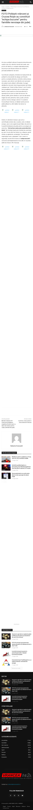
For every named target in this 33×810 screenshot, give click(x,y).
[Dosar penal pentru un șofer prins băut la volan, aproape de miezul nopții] (6, 476)
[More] (30, 411)
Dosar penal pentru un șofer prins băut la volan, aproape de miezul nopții (21, 475)
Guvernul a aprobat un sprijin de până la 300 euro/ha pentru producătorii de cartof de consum (21, 635)
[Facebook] (8, 30)
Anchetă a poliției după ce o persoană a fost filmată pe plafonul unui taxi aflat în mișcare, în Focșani (21, 466)
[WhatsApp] (19, 30)
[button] (2, 2)
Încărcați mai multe (16, 668)
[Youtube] (22, 795)
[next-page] (5, 482)
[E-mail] (23, 30)
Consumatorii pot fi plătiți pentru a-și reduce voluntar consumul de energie (21, 661)
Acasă (3, 6)
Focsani (3, 469)
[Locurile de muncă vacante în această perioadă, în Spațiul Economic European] (6, 654)
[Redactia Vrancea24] (3, 26)
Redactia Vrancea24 (9, 26)
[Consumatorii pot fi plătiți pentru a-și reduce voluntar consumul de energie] (6, 662)
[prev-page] (3, 482)
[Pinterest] (15, 30)
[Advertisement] (16, 337)
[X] (12, 30)
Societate (7, 6)
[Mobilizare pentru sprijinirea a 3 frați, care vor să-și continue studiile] (6, 459)
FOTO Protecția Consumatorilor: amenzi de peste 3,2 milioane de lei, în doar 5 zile (21, 644)
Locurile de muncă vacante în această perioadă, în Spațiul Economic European (19, 653)
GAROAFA (4, 461)
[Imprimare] (26, 30)
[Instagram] (14, 795)
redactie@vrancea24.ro (14, 784)
